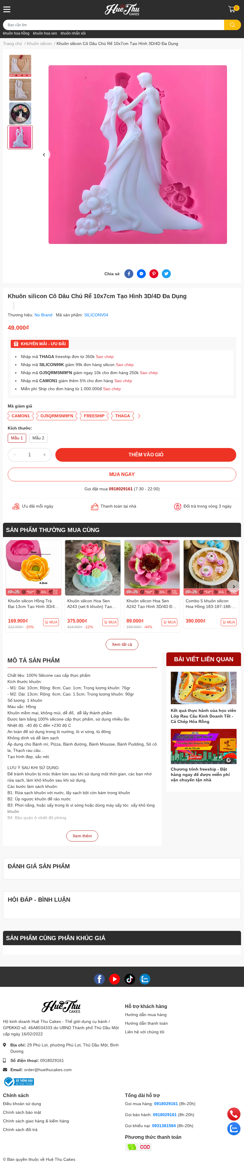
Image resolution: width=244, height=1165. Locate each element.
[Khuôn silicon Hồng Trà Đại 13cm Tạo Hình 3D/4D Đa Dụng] (33, 568)
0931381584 (164, 1125)
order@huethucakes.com (48, 1069)
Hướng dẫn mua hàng (146, 1014)
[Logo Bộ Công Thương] (18, 1081)
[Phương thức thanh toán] (161, 1146)
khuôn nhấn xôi (73, 33)
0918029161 (121, 488)
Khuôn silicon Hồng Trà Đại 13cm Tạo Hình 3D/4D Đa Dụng (33, 606)
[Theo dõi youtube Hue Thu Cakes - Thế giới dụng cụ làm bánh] (114, 978)
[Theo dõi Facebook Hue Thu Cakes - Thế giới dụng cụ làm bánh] (99, 978)
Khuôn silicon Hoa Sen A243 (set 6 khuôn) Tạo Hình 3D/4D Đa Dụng (89, 606)
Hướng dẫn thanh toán (146, 1023)
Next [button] (233, 586)
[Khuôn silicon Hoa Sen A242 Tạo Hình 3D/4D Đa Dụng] (152, 568)
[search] (232, 25)
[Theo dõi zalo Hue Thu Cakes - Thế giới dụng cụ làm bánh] (145, 978)
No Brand (44, 314)
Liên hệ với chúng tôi (144, 1031)
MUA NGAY (122, 474)
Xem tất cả (122, 644)
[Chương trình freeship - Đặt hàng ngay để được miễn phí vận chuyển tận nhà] (204, 746)
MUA (53, 622)
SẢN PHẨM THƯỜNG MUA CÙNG (53, 530)
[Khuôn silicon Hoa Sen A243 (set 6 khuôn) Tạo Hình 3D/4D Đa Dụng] (93, 568)
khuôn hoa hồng (16, 33)
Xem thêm (82, 835)
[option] (20, 66)
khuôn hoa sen (45, 33)
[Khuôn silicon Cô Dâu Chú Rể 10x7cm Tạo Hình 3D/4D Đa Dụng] (137, 154)
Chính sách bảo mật (22, 1112)
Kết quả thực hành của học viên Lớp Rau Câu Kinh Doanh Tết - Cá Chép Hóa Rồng (203, 716)
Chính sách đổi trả (20, 1129)
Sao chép (105, 356)
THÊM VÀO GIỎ (146, 454)
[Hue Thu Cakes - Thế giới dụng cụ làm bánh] (122, 9)
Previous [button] (43, 154)
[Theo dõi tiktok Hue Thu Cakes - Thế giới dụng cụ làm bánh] (129, 978)
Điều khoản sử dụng (22, 1103)
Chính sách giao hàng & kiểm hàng (36, 1121)
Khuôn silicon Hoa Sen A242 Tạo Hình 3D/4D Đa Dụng (150, 606)
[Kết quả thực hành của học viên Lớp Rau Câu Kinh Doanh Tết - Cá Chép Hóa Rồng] (204, 688)
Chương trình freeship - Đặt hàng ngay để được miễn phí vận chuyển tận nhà (200, 774)
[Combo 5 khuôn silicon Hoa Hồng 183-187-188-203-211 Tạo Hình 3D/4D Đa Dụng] (211, 568)
